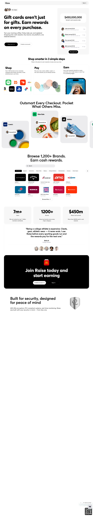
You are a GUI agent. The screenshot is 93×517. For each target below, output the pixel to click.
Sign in (84, 3)
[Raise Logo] (7, 3)
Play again (72, 51)
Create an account (25, 44)
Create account (38, 282)
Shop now (10, 44)
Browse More (45, 199)
